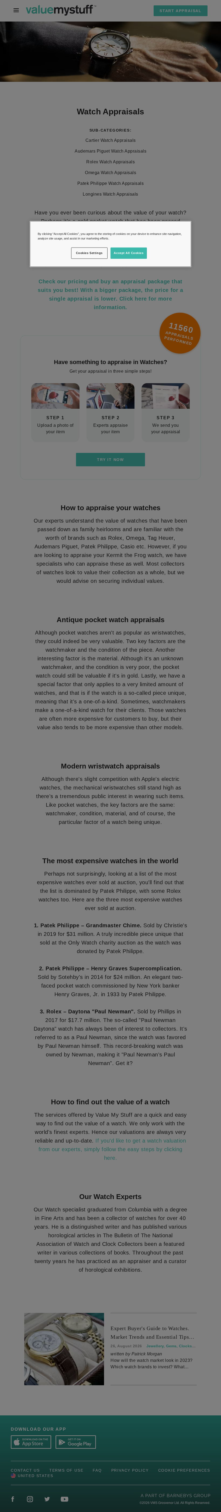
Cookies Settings (89, 253)
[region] (110, 244)
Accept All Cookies (128, 253)
